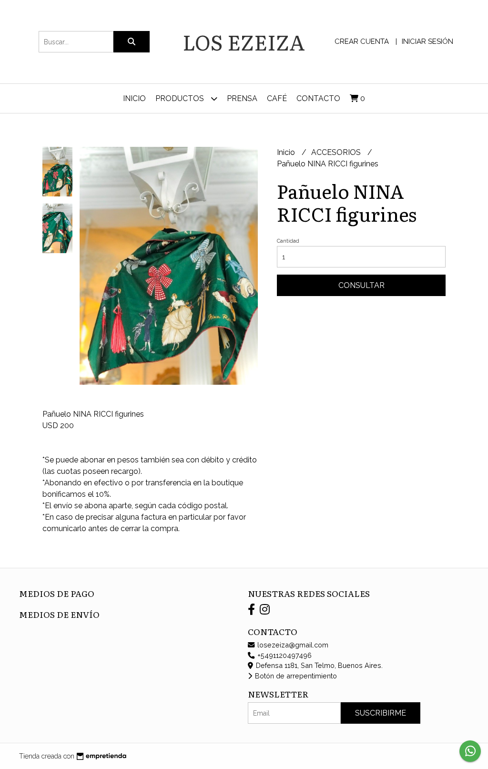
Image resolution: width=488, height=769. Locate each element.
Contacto (318, 98)
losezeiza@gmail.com (291, 645)
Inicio (134, 98)
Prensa (242, 98)
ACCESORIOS (337, 152)
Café (277, 98)
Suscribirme (380, 713)
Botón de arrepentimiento (295, 676)
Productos (180, 98)
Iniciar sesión (427, 41)
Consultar (361, 285)
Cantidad (288, 241)
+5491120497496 (283, 655)
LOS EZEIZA (244, 41)
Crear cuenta (362, 41)
